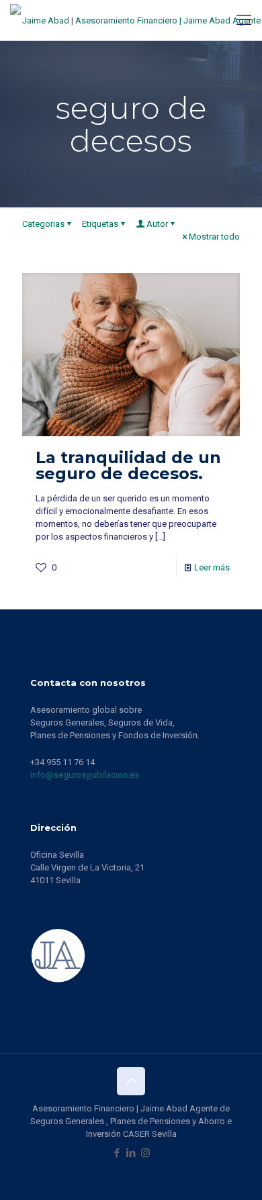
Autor (157, 224)
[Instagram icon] (145, 1153)
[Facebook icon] (117, 1153)
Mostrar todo (214, 237)
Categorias (43, 224)
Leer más (212, 567)
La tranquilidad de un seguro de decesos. (128, 465)
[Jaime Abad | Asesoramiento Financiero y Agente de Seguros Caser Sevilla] (136, 20)
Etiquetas (100, 224)
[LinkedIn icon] (131, 1153)
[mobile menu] (243, 20)
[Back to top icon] (131, 1081)
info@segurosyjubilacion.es (84, 775)
